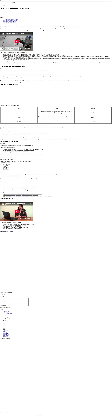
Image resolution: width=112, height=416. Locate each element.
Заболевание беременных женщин (10, 21)
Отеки (4, 328)
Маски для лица (8, 321)
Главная (6, 231)
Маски (4, 320)
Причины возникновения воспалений (10, 19)
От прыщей (7, 318)
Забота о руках (6, 335)
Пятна (4, 329)
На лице (6, 312)
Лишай (4, 326)
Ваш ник (2, 294)
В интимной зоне (8, 313)
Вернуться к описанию (5, 200)
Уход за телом (5, 336)
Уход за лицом (5, 333)
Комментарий (3, 305)
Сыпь (4, 331)
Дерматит (11, 231)
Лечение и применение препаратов (10, 20)
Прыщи (4, 311)
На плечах (7, 315)
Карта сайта (39, 414)
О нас (4, 5)
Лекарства (5, 317)
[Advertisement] (18, 13)
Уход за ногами (6, 334)
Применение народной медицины (9, 22)
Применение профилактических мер (10, 23)
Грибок (4, 323)
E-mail (2, 296)
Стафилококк (5, 330)
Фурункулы (5, 332)
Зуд (3, 325)
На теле (6, 314)
